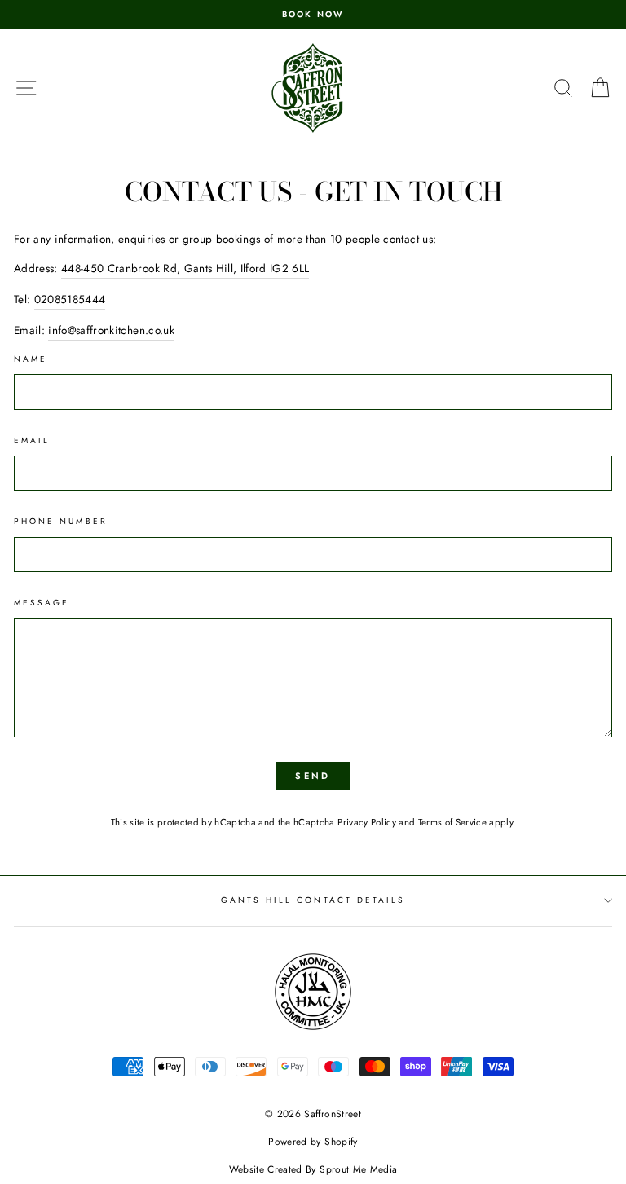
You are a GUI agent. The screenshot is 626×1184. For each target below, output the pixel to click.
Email (32, 440)
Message (41, 602)
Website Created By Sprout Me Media (313, 1169)
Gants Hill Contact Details (313, 900)
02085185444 (70, 299)
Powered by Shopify (312, 1141)
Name (30, 359)
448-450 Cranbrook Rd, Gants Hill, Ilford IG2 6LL (185, 268)
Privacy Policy (366, 822)
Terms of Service (452, 822)
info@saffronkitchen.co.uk (111, 330)
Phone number (61, 521)
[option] (313, 14)
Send (312, 775)
